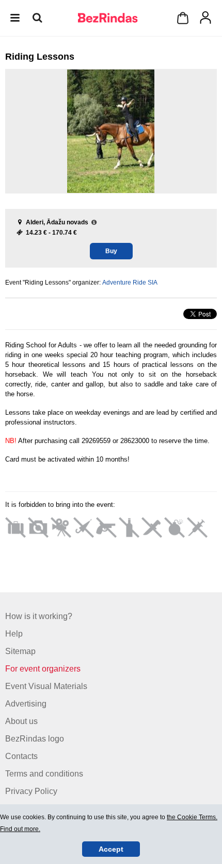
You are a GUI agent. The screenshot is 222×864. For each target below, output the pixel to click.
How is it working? (38, 616)
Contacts (21, 756)
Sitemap (20, 651)
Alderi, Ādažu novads (57, 222)
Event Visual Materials (46, 686)
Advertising (25, 703)
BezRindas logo (34, 738)
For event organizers (43, 668)
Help (14, 633)
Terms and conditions (44, 773)
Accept (111, 849)
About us (21, 721)
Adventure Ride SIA (129, 282)
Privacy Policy (31, 791)
